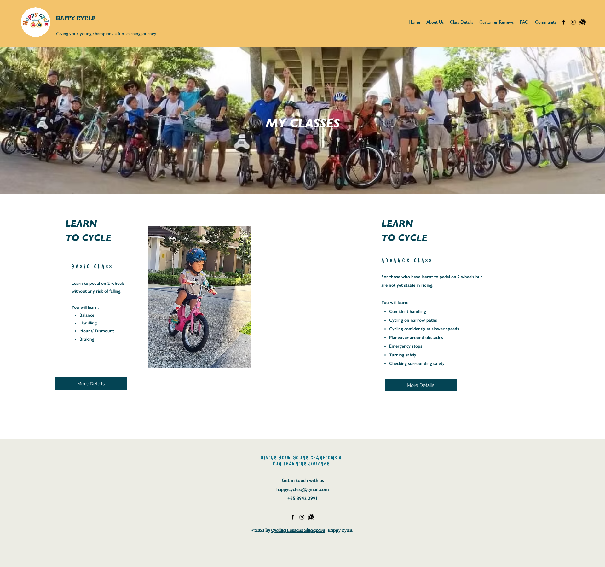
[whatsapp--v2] (582, 22)
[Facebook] (564, 22)
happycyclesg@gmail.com (302, 489)
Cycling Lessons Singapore (298, 530)
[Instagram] (573, 22)
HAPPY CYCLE (75, 18)
